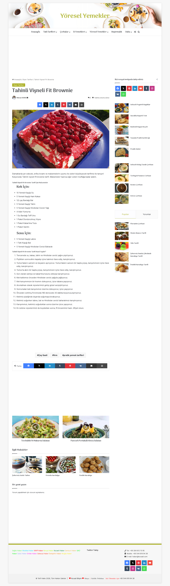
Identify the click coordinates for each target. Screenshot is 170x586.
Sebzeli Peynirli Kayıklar (140, 104)
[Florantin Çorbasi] (122, 226)
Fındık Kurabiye (85, 475)
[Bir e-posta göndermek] (27, 98)
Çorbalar (64, 32)
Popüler (125, 214)
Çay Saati (42, 355)
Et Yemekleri (79, 32)
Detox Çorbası (136, 196)
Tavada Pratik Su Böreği (140, 138)
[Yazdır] (81, 104)
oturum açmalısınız (37, 492)
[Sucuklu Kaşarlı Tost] (122, 119)
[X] (45, 104)
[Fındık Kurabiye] (94, 464)
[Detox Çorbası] (122, 199)
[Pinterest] (63, 104)
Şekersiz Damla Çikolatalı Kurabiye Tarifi (140, 255)
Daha (127, 32)
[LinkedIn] (51, 104)
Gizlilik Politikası (97, 578)
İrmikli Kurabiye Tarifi (139, 264)
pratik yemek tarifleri (74, 355)
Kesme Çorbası (136, 184)
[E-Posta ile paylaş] (75, 104)
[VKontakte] (69, 104)
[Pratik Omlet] (122, 152)
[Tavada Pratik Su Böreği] (122, 141)
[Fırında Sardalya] (61, 464)
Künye (87, 578)
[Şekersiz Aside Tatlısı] (27, 464)
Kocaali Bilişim (76, 578)
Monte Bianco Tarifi (138, 233)
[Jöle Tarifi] (122, 246)
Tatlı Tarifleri (49, 32)
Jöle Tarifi (134, 243)
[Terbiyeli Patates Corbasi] (122, 178)
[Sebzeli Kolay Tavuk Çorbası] (122, 168)
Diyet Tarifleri (28, 80)
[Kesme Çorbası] (122, 188)
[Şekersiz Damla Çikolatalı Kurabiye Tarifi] (122, 257)
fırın (55, 355)
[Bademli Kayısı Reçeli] (122, 130)
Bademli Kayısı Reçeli (139, 126)
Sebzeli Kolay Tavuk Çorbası (141, 164)
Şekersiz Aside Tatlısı (21, 475)
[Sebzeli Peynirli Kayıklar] (122, 108)
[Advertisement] (85, 57)
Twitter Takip (92, 550)
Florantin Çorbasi (137, 223)
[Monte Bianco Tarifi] (122, 236)
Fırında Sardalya (52, 475)
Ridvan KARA (21, 98)
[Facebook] (39, 104)
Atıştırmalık (116, 32)
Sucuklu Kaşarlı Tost (138, 115)
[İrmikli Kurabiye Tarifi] (122, 268)
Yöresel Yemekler (98, 32)
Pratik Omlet (135, 149)
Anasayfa (35, 32)
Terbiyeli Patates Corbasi (140, 175)
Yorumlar (147, 214)
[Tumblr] (57, 104)
